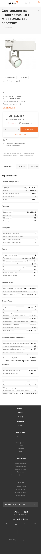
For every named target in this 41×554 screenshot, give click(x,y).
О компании (20, 437)
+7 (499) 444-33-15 (21, 512)
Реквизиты (20, 472)
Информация (20, 459)
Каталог (20, 408)
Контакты (20, 440)
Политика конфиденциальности (21, 475)
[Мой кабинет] (33, 3)
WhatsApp (26, 532)
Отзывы (22, 166)
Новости (20, 446)
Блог (20, 425)
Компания (20, 432)
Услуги (20, 417)
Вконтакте (15, 532)
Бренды (20, 421)
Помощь (20, 482)
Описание (8, 166)
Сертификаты (20, 443)
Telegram (20, 532)
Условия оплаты (20, 463)
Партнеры (20, 448)
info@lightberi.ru (22, 519)
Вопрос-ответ (20, 495)
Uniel (18, 81)
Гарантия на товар (20, 469)
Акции (20, 413)
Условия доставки (20, 466)
